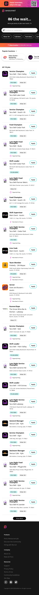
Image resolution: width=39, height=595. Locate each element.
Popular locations (8, 51)
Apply (33, 73)
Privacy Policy (8, 569)
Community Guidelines (12, 575)
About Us (7, 554)
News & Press (8, 557)
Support (7, 566)
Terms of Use (8, 572)
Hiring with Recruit (10, 545)
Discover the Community (12, 542)
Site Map (7, 578)
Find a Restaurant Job (11, 539)
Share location (13, 45)
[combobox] (19, 30)
